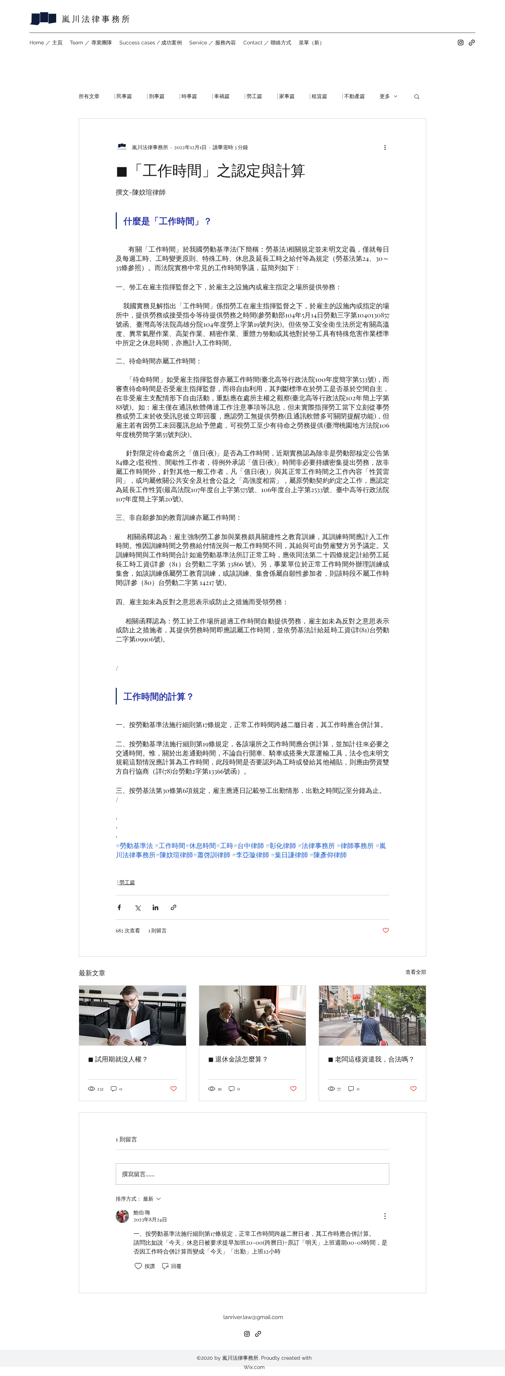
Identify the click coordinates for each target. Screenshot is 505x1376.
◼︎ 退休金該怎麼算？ (238, 1058)
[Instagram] (460, 42)
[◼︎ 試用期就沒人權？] (132, 1016)
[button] (416, 96)
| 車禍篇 (221, 96)
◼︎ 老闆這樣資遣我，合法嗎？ (371, 1058)
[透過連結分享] (173, 907)
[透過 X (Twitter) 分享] (137, 907)
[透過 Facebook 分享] (119, 907)
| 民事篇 (123, 96)
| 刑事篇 (156, 96)
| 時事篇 (188, 96)
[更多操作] (384, 146)
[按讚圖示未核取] (138, 1266)
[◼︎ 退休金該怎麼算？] (252, 1016)
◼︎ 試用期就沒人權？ (118, 1058)
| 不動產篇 (353, 96)
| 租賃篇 (318, 96)
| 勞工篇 (253, 96)
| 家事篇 (286, 96)
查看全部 (416, 971)
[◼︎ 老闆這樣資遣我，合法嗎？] (372, 1016)
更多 (385, 96)
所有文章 (89, 96)
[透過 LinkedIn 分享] (155, 907)
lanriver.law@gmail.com (253, 1317)
